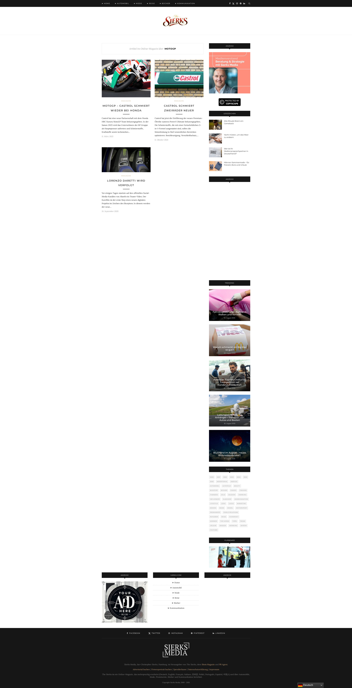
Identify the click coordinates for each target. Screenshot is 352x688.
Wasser (223, 525)
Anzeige (234, 481)
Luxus (231, 503)
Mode (221, 508)
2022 (225, 477)
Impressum (214, 669)
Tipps (235, 521)
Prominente (215, 512)
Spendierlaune (179, 669)
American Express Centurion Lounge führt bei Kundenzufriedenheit (230, 382)
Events (233, 490)
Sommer (213, 521)
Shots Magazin (208, 664)
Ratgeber (214, 516)
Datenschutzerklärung (198, 669)
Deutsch (307, 685)
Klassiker (227, 499)
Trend (242, 521)
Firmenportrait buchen (161, 669)
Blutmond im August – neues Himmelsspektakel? (229, 454)
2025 (245, 477)
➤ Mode (138, 3)
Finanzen (214, 494)
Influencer (215, 499)
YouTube (213, 530)
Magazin (126, 101)
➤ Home (106, 3)
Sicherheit (233, 516)
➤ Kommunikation (185, 3)
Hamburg (242, 494)
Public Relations (231, 512)
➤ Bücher (165, 3)
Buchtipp (214, 490)
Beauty (237, 486)
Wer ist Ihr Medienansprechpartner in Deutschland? (236, 151)
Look (223, 503)
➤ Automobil (122, 3)
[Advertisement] (229, 231)
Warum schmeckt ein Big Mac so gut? (230, 348)
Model (230, 508)
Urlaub (213, 525)
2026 (212, 481)
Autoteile (227, 486)
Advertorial (222, 481)
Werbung (233, 525)
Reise (224, 516)
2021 (218, 477)
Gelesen (231, 494)
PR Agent (223, 664)
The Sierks (224, 521)
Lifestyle (214, 503)
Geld (223, 494)
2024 (238, 477)
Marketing (241, 503)
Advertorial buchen (141, 669)
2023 (232, 477)
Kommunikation (241, 499)
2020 (212, 477)
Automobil (214, 486)
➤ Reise (151, 3)
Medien (213, 508)
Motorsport (241, 508)
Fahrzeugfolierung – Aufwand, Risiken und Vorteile (230, 313)
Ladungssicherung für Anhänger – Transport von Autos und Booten (229, 417)
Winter (244, 525)
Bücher (224, 490)
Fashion (243, 490)
